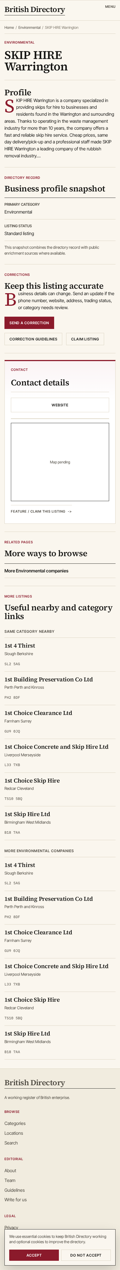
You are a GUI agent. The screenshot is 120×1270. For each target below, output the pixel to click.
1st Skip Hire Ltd (27, 814)
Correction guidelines (33, 339)
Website (60, 405)
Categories (15, 1123)
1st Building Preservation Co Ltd (48, 679)
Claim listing (85, 339)
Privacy (11, 1227)
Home (9, 27)
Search (11, 1143)
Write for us (15, 1199)
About (10, 1170)
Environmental (29, 27)
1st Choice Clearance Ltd (38, 713)
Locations (13, 1133)
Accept (34, 1255)
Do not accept (86, 1255)
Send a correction (29, 323)
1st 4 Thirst (19, 645)
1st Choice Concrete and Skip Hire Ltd (56, 747)
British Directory (34, 10)
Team (9, 1180)
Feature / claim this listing (38, 511)
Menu (110, 6)
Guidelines (14, 1190)
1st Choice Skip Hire (32, 780)
